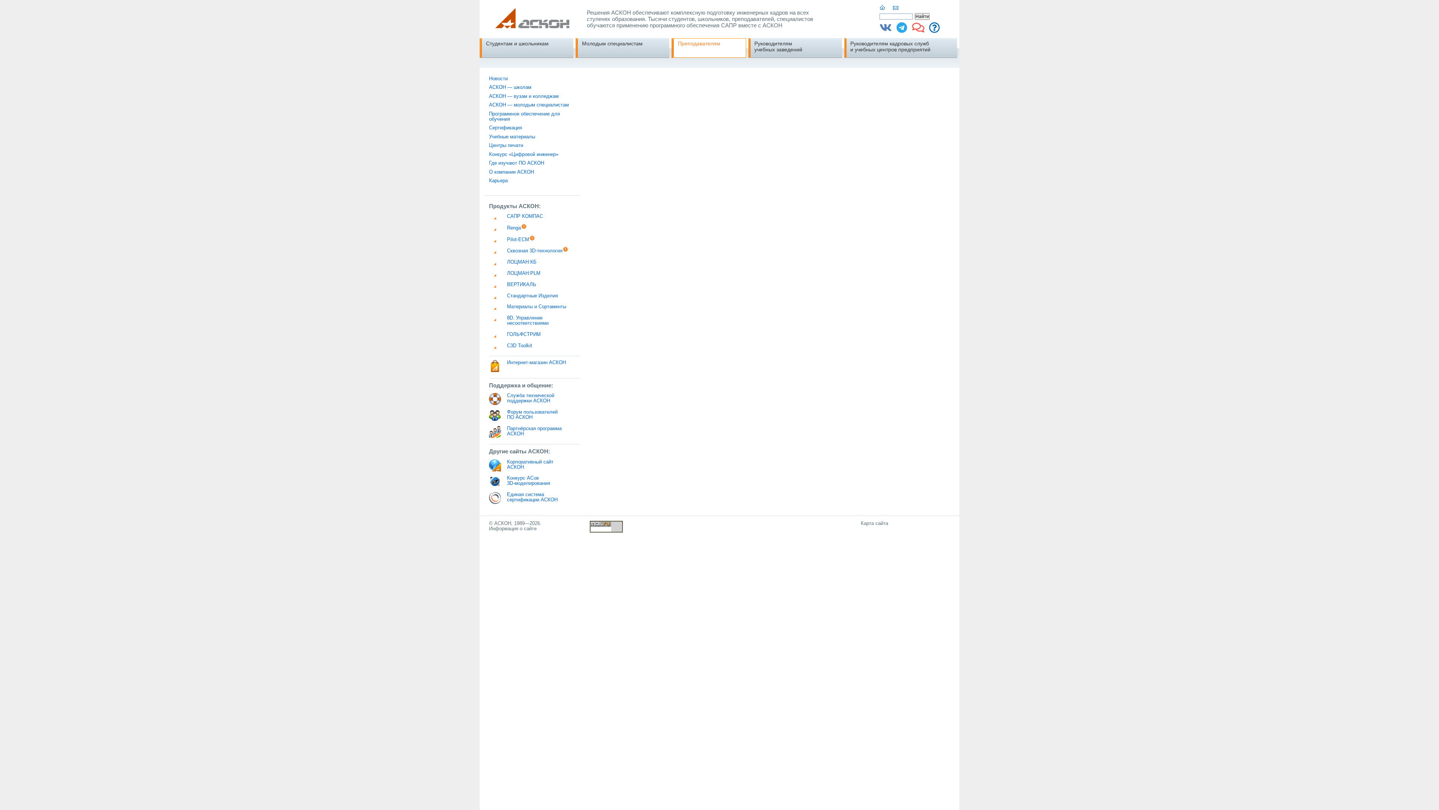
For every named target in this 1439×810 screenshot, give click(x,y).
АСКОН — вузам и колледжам (524, 96)
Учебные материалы (512, 137)
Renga (514, 228)
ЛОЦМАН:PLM (523, 273)
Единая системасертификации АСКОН (532, 497)
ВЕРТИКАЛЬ (521, 284)
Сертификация (505, 127)
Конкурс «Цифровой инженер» (523, 154)
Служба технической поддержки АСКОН (530, 398)
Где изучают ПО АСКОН (516, 163)
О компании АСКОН (511, 172)
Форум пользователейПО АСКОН (532, 415)
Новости (498, 78)
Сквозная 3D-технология (534, 251)
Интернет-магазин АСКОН (536, 362)
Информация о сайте (513, 528)
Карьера (498, 180)
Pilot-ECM (518, 239)
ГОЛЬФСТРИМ (524, 334)
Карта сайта (874, 523)
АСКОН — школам (510, 87)
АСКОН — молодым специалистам (529, 105)
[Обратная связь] (896, 8)
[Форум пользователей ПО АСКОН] (918, 30)
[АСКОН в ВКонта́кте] (886, 30)
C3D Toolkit (519, 345)
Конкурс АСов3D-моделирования (528, 481)
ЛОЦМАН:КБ (522, 262)
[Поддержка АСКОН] (934, 30)
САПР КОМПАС (525, 216)
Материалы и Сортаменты (536, 306)
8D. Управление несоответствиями (528, 320)
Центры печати (506, 145)
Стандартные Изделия (532, 295)
